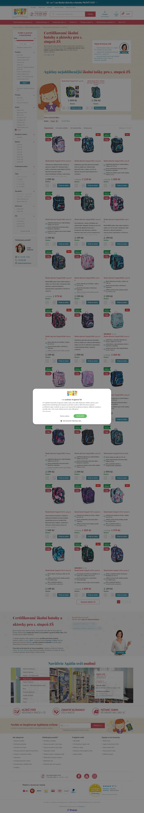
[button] (72, 421)
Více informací (47, 411)
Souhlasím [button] (80, 416)
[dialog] (72, 406)
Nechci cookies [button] (64, 416)
